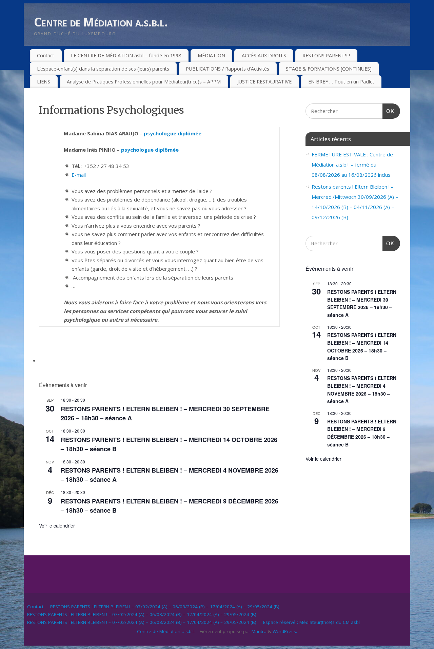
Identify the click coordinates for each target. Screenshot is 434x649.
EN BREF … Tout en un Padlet (341, 81)
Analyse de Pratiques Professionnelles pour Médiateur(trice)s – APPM (144, 81)
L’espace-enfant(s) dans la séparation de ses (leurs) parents (103, 68)
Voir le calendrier (57, 525)
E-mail (79, 174)
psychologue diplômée (172, 133)
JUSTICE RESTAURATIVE (264, 81)
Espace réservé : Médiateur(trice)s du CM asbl (311, 622)
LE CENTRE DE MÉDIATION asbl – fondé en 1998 (126, 55)
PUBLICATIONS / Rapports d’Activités (227, 68)
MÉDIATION (211, 55)
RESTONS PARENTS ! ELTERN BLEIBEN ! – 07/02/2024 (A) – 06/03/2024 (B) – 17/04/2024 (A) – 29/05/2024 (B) (164, 607)
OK (388, 111)
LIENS (43, 81)
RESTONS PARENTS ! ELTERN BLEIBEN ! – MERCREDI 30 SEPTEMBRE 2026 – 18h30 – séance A (361, 303)
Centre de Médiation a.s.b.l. (100, 22)
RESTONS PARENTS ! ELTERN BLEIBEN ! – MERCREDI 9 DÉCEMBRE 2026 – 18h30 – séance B (361, 433)
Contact (45, 55)
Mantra (259, 631)
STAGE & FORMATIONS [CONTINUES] (329, 68)
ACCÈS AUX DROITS (264, 55)
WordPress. (285, 631)
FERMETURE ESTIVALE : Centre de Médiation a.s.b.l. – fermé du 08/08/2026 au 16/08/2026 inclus (352, 164)
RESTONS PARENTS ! (326, 55)
